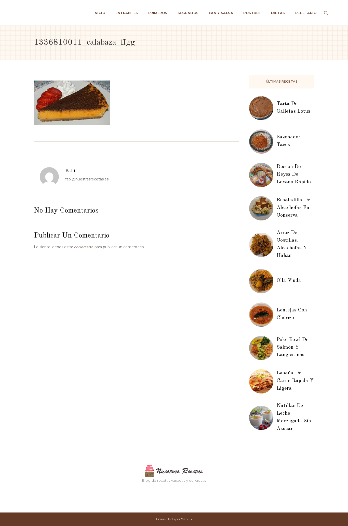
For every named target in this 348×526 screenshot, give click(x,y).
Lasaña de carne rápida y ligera (295, 381)
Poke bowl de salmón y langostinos (293, 347)
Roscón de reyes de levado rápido (294, 174)
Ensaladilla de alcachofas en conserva (293, 208)
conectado (83, 247)
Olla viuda (289, 280)
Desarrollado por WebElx (174, 519)
